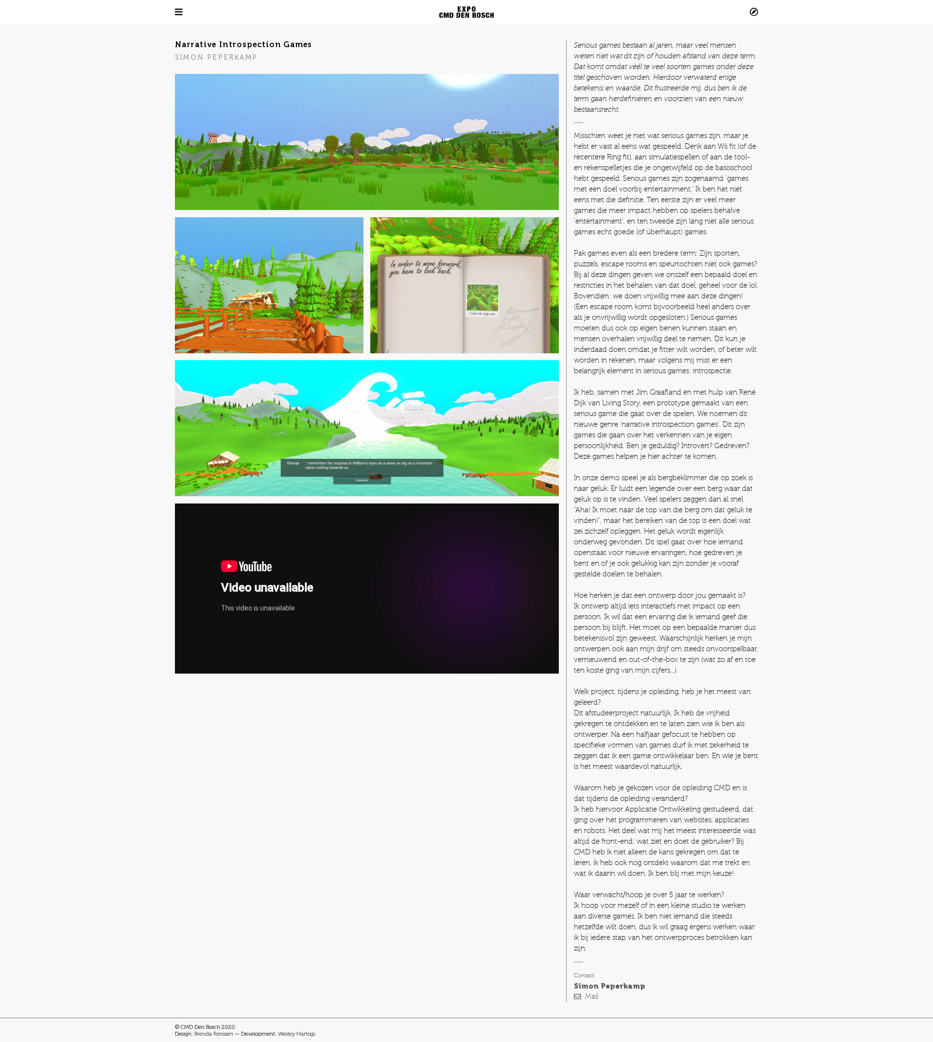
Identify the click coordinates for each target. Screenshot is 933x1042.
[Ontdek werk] (685, 12)
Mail (591, 996)
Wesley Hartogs (296, 1033)
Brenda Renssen (213, 1033)
